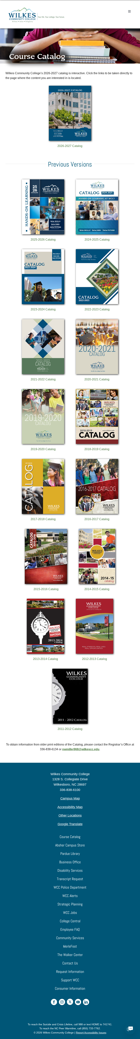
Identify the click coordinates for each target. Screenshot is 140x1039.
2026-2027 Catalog (69, 145)
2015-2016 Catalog (46, 589)
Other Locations (70, 815)
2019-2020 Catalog (43, 449)
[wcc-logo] (36, 8)
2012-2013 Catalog (94, 658)
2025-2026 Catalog (43, 239)
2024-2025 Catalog (97, 239)
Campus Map (70, 798)
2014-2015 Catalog (96, 589)
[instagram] (62, 1002)
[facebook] (54, 1002)
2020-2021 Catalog (96, 379)
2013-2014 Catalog (45, 658)
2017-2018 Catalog (43, 519)
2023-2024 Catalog (43, 309)
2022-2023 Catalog (97, 309)
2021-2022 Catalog (43, 379)
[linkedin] (86, 1002)
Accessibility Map (70, 807)
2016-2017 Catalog (96, 519)
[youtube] (78, 1002)
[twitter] (70, 1002)
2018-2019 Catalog (96, 449)
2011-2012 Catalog (70, 728)
